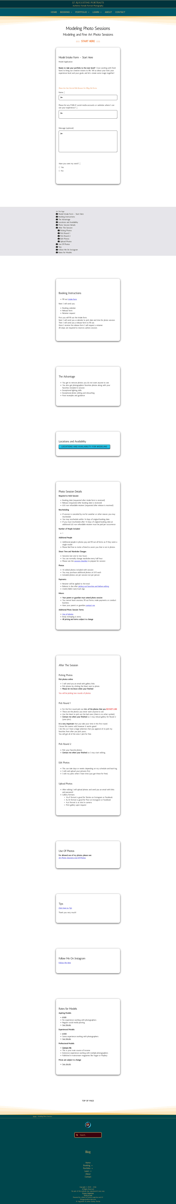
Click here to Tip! (65, 908)
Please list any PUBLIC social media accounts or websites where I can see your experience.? (86, 106)
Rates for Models (65, 252)
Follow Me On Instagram (68, 250)
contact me (90, 605)
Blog (88, 1151)
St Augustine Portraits (88, 2)
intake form (72, 299)
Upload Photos (66, 241)
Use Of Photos (64, 244)
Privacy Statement (88, 1193)
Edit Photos (64, 239)
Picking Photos (66, 230)
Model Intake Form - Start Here (71, 214)
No (62, 171)
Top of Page (88, 1101)
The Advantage (64, 219)
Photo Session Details (66, 225)
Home (34, 1116)
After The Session (65, 228)
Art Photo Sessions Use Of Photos (72, 858)
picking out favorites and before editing (93, 586)
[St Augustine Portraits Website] (88, 1123)
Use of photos (67, 614)
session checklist (81, 561)
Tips (60, 247)
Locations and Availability (68, 222)
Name (62, 92)
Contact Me (66, 1048)
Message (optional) (66, 128)
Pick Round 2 (65, 236)
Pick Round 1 (65, 233)
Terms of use (88, 1195)
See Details (66, 1025)
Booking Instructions (66, 217)
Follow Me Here (65, 963)
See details (66, 1064)
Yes (62, 167)
